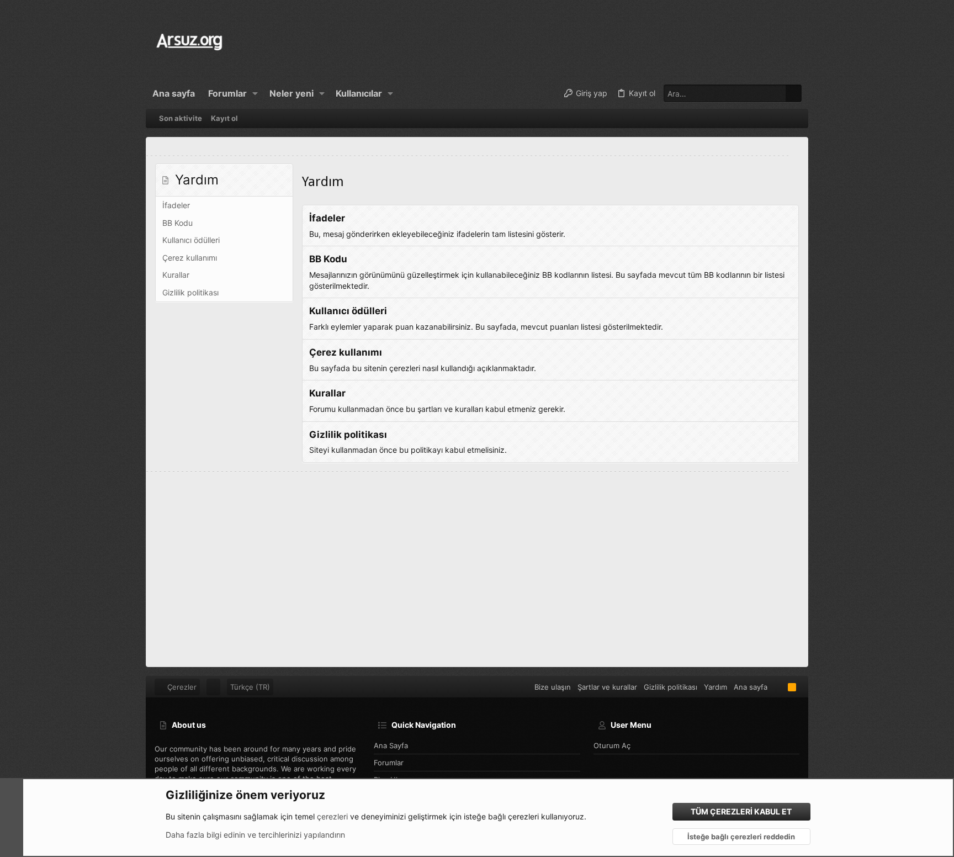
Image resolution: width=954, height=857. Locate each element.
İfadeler (176, 205)
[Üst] (778, 687)
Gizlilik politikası (190, 292)
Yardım (715, 687)
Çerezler (181, 687)
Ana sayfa (391, 745)
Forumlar (389, 762)
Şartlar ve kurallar (607, 687)
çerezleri (332, 816)
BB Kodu (177, 223)
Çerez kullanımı (189, 257)
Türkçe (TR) (250, 687)
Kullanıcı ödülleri (191, 240)
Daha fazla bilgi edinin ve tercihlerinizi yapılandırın (255, 834)
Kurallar (175, 274)
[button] (255, 93)
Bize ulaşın (552, 687)
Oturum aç (611, 745)
